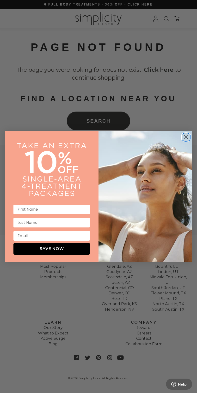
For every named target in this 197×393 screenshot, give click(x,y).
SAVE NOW (52, 248)
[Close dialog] (186, 135)
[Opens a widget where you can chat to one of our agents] (179, 385)
